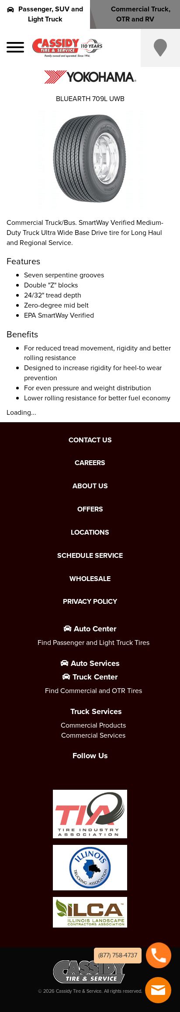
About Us (90, 486)
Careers (90, 463)
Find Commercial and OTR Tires (93, 691)
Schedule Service (90, 555)
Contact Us (90, 440)
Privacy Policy (90, 601)
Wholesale (90, 579)
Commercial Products (93, 725)
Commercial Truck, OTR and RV (140, 14)
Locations (90, 532)
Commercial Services (93, 735)
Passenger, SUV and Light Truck (50, 14)
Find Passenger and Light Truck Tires (93, 642)
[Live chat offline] (158, 990)
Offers (90, 509)
